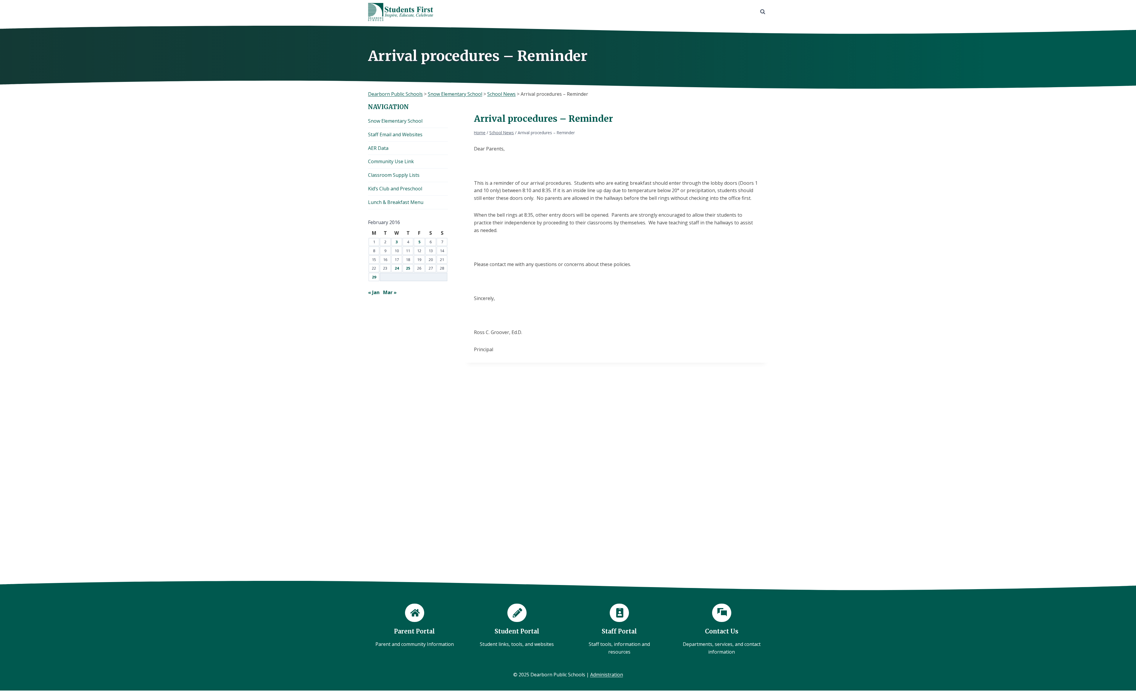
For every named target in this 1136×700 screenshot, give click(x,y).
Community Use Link (391, 161)
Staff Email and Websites (395, 134)
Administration (606, 674)
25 (408, 268)
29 (374, 277)
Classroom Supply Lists (393, 175)
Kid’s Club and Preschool (395, 188)
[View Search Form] (762, 12)
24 (397, 268)
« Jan (374, 292)
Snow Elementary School (395, 121)
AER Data (378, 148)
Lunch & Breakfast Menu (395, 202)
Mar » (390, 292)
